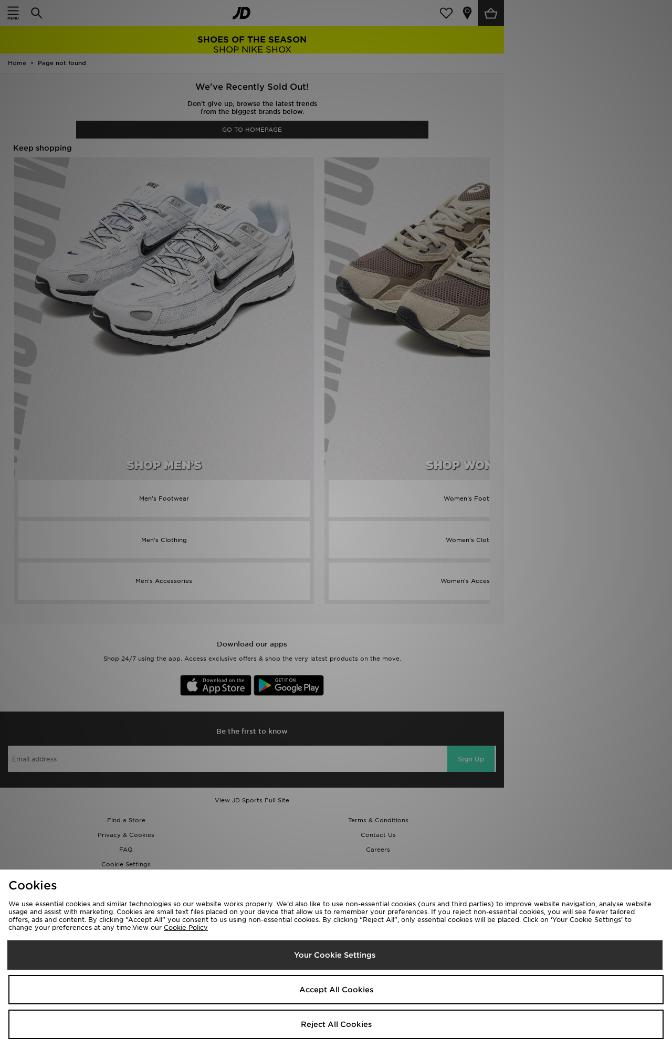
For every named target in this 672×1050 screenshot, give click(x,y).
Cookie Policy (186, 927)
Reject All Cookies (336, 1024)
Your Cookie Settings (334, 955)
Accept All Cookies (336, 989)
